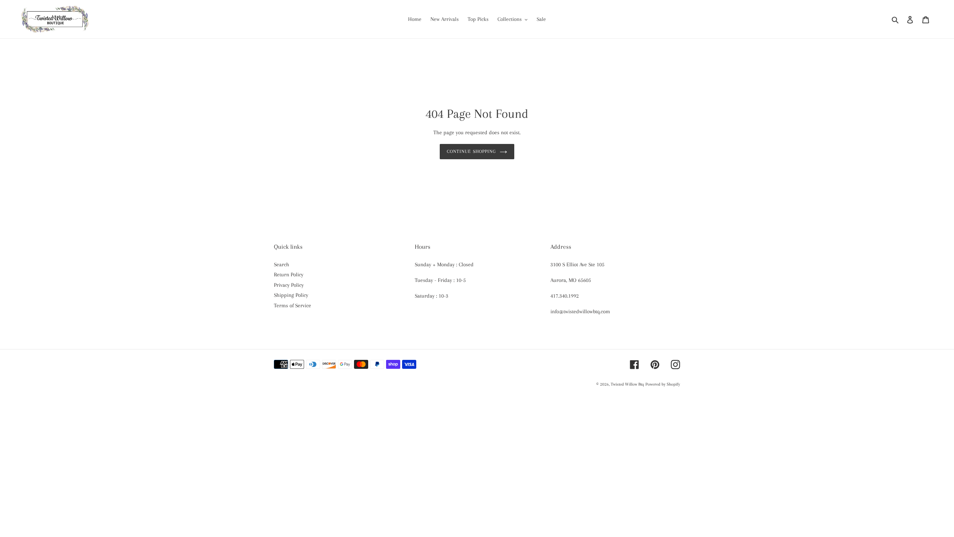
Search (281, 264)
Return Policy (288, 274)
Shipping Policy (291, 295)
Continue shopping (471, 151)
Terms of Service (292, 305)
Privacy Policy (289, 285)
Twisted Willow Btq (627, 384)
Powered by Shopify (662, 384)
